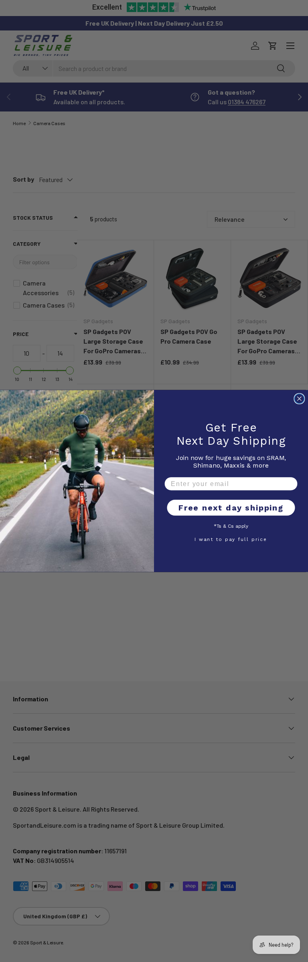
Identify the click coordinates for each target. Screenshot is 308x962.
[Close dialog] (299, 399)
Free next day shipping (231, 508)
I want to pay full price (231, 539)
